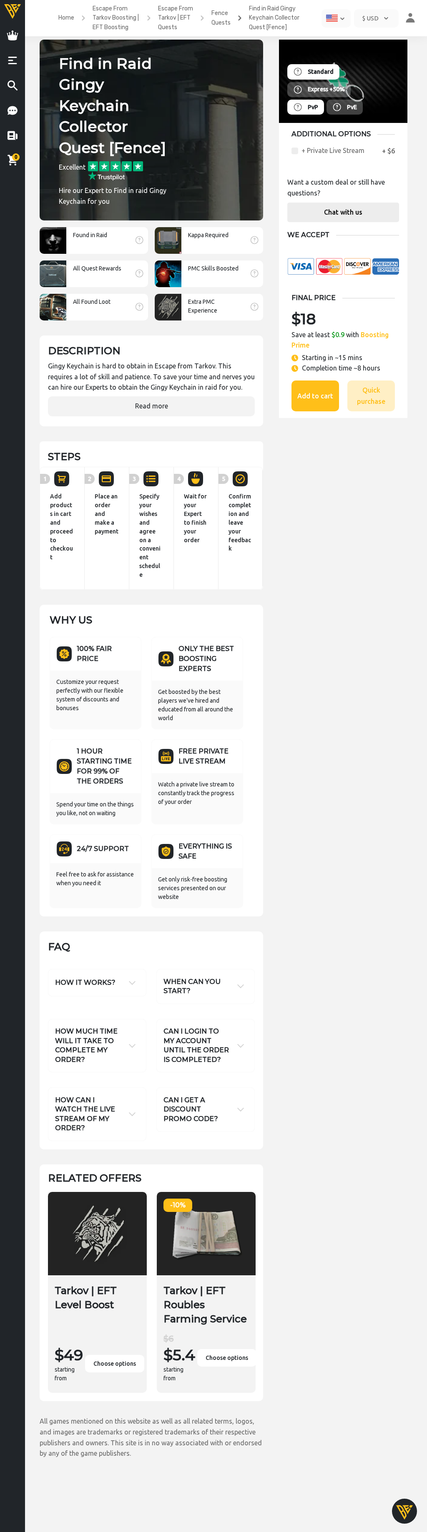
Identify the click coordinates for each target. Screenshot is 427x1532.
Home (66, 17)
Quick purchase (371, 395)
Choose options (114, 1363)
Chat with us (343, 212)
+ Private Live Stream (332, 150)
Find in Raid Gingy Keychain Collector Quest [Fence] (274, 18)
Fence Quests (221, 18)
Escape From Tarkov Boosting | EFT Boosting (116, 18)
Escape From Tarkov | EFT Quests (175, 18)
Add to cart (315, 396)
